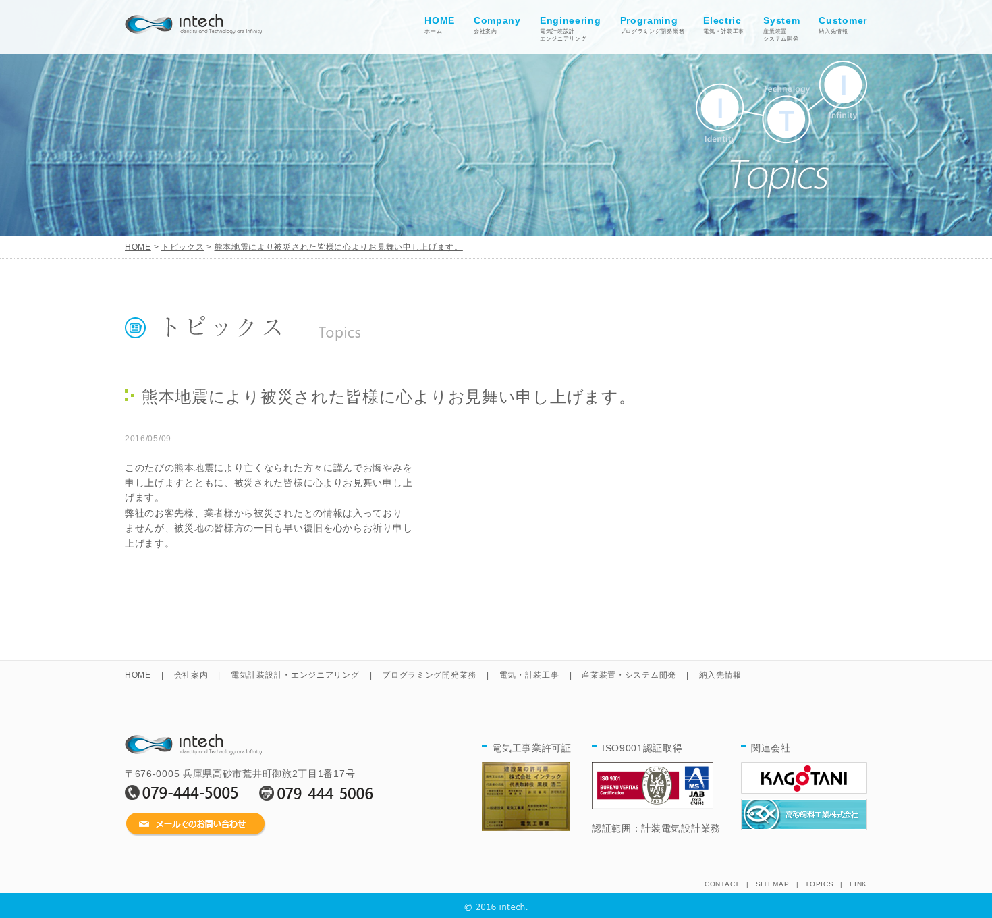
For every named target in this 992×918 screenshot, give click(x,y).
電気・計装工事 (723, 24)
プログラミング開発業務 (652, 24)
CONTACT (722, 884)
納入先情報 (843, 24)
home (193, 20)
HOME (138, 247)
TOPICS (819, 884)
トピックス (182, 247)
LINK (858, 884)
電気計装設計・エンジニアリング (295, 675)
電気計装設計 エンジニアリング (570, 28)
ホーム (439, 24)
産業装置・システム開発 (629, 675)
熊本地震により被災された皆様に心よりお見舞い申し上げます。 (339, 247)
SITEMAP (773, 884)
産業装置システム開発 (781, 28)
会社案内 (497, 24)
